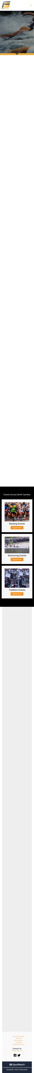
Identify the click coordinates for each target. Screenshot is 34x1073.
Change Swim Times (18, 1044)
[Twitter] (18, 1055)
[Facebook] (15, 1055)
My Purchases (18, 1040)
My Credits (18, 1042)
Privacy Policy (23, 1069)
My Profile (18, 1038)
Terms (16, 1069)
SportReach (10, 1069)
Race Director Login (18, 1036)
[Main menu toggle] (30, 5)
